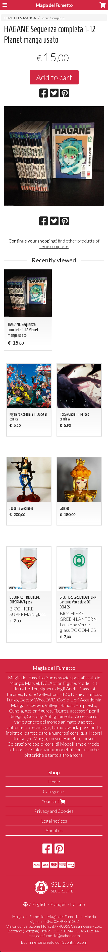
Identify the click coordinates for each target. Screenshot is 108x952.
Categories (54, 791)
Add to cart (54, 77)
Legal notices (54, 821)
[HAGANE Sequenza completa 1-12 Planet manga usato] (54, 156)
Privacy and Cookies (54, 811)
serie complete (54, 246)
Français (58, 904)
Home (54, 781)
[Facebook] (47, 851)
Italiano (77, 904)
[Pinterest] (59, 851)
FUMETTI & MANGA (20, 18)
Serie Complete (53, 18)
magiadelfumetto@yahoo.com (54, 935)
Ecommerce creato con (54, 942)
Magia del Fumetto (54, 5)
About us (54, 830)
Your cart (51, 801)
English (39, 904)
